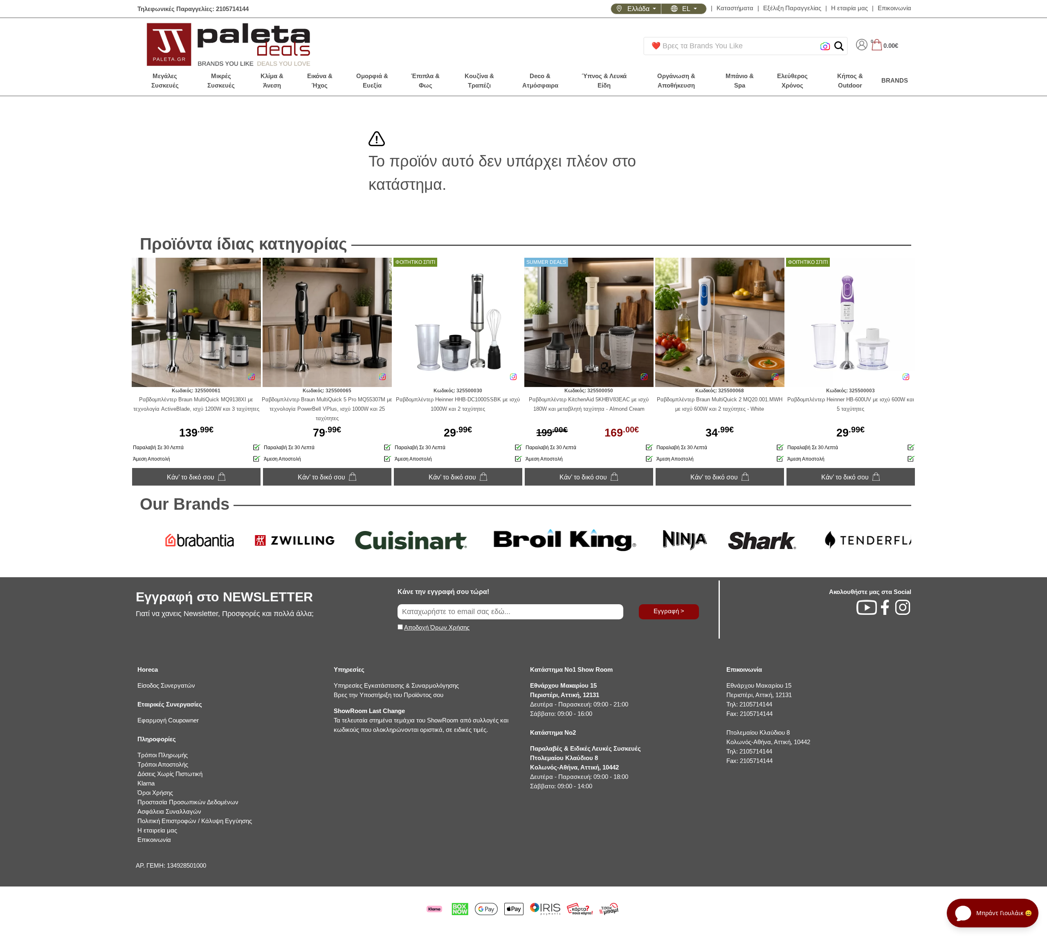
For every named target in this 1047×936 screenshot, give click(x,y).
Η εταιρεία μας (157, 830)
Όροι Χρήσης (155, 792)
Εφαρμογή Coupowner (168, 720)
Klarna (146, 783)
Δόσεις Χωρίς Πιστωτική (169, 773)
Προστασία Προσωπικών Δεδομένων (187, 802)
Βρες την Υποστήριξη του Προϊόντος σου (388, 694)
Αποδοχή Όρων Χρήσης (437, 627)
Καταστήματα (735, 7)
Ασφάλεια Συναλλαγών (169, 811)
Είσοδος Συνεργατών (166, 685)
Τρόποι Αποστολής (162, 764)
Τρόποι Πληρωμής (162, 755)
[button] (839, 46)
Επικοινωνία (894, 7)
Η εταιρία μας (849, 7)
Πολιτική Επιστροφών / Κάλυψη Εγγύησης (194, 820)
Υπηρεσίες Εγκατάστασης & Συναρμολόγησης (396, 685)
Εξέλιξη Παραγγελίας (792, 7)
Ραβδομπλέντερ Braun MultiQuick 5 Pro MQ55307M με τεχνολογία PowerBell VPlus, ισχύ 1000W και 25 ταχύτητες (327, 408)
